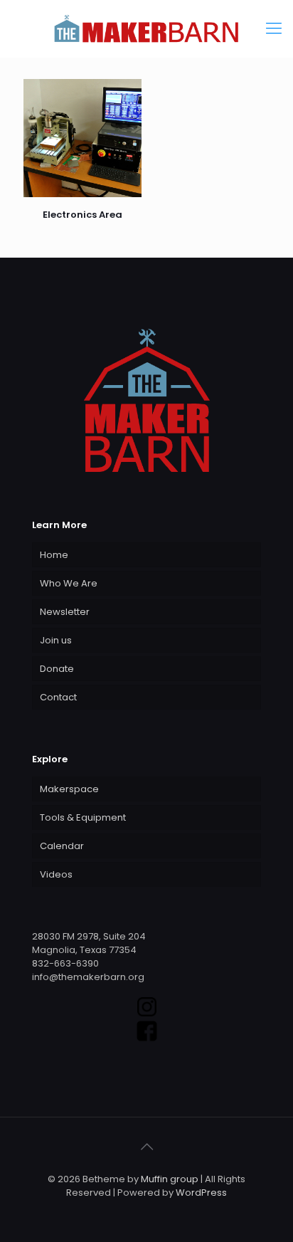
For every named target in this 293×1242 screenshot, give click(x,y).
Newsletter (65, 612)
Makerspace (69, 789)
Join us (56, 640)
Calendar (62, 846)
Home (54, 555)
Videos (56, 874)
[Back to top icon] (146, 1147)
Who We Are (68, 583)
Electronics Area (82, 214)
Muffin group (169, 1179)
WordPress (201, 1192)
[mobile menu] (274, 28)
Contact (58, 697)
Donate (57, 668)
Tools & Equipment (83, 817)
